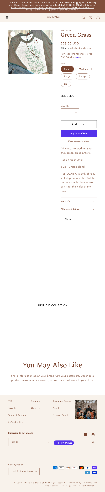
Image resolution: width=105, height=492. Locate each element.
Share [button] (68, 219)
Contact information (88, 485)
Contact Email (60, 415)
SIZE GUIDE (67, 96)
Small (67, 69)
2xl (66, 83)
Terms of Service (17, 415)
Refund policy (15, 422)
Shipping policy (69, 485)
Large (67, 76)
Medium (83, 69)
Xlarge (82, 76)
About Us (35, 408)
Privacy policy (90, 482)
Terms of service (51, 485)
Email (56, 408)
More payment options (78, 141)
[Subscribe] (48, 442)
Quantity (65, 105)
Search (12, 408)
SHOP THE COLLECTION (53, 305)
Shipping (65, 48)
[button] (7, 17)
